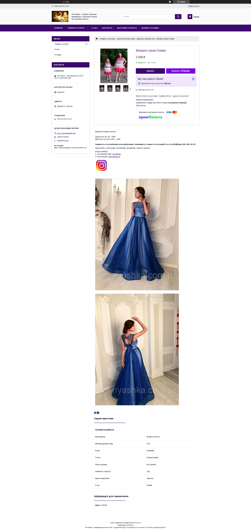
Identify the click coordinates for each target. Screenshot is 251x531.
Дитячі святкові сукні (126, 39)
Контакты (107, 28)
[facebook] (95, 413)
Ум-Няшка (116, 154)
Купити (150, 71)
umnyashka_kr (114, 157)
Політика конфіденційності (156, 527)
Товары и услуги (75, 28)
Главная (58, 28)
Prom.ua (138, 523)
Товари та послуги (107, 39)
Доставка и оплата (127, 28)
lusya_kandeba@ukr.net (66, 133)
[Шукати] (178, 16)
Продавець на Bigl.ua (125, 525)
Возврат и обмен (150, 28)
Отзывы (57, 55)
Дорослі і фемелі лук (146, 39)
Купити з (176, 71)
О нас (94, 28)
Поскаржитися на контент (135, 527)
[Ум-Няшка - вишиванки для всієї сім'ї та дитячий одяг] (60, 21)
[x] (98, 413)
